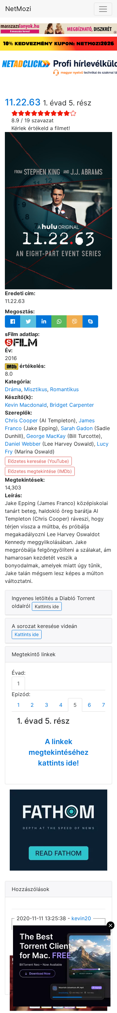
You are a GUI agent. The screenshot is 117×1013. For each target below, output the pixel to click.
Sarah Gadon (77, 428)
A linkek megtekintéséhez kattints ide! (58, 752)
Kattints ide (27, 634)
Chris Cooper (21, 420)
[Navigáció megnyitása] (103, 9)
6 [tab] (89, 705)
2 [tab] (32, 705)
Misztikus (35, 389)
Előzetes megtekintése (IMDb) (40, 471)
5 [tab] (75, 705)
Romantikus (64, 389)
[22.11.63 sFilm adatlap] (21, 342)
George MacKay (46, 436)
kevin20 (81, 918)
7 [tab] (103, 705)
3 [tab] (46, 705)
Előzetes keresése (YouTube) (38, 461)
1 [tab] (18, 683)
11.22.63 (24, 102)
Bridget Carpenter (72, 405)
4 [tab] (60, 705)
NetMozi (18, 9)
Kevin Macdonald (26, 405)
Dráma (13, 389)
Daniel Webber (23, 443)
